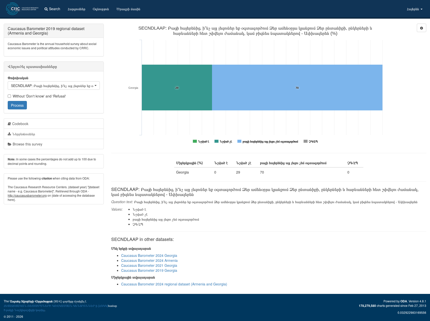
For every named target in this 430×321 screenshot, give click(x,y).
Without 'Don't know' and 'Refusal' (39, 95)
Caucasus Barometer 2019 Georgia (149, 270)
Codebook (20, 123)
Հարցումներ (76, 8)
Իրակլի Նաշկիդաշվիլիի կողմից (24, 310)
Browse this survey (27, 143)
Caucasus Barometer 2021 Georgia (149, 265)
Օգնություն (101, 8)
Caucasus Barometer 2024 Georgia (149, 255)
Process (17, 105)
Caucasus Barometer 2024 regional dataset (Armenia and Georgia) (174, 283)
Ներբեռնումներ (23, 133)
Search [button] (54, 8)
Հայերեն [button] (413, 8)
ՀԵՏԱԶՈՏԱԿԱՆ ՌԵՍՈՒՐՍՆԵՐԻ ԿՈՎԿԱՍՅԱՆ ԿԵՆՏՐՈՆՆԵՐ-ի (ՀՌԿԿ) (56, 305)
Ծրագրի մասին (128, 8)
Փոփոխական (18, 77)
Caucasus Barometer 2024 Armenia (149, 260)
